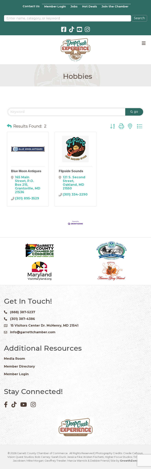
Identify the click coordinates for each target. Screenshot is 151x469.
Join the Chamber (115, 6)
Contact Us (31, 6)
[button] (9, 126)
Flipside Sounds (71, 171)
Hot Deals (89, 6)
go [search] (136, 111)
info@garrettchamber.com (32, 332)
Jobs (74, 6)
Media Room (14, 358)
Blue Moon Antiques (26, 171)
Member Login (55, 6)
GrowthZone (129, 460)
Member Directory (19, 366)
